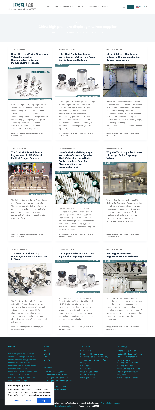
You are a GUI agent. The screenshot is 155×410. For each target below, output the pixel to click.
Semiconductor (86, 351)
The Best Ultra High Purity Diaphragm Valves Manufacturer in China (29, 256)
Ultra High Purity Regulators (56, 378)
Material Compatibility (126, 351)
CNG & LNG (85, 363)
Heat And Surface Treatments (129, 354)
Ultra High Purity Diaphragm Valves (59, 381)
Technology (92, 7)
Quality (47, 360)
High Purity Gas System (54, 372)
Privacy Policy (106, 403)
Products (67, 7)
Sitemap (117, 403)
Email (130, 7)
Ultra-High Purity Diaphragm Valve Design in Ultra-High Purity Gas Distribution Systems (77, 57)
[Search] (124, 7)
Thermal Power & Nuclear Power (94, 360)
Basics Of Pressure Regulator (129, 369)
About (56, 7)
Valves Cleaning (123, 360)
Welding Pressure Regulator (128, 378)
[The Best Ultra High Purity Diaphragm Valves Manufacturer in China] (30, 279)
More (104, 7)
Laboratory (85, 366)
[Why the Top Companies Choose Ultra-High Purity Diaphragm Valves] (125, 178)
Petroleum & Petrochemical (92, 354)
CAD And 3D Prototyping (127, 357)
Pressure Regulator (19, 50)
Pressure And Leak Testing (128, 363)
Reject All (29, 401)
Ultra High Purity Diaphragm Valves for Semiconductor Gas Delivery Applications (123, 57)
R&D (46, 357)
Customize (15, 401)
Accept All (44, 401)
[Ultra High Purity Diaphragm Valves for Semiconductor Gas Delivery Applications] (125, 80)
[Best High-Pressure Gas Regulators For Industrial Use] (125, 276)
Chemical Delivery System (55, 389)
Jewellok (12, 346)
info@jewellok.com (65, 406)
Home (49, 7)
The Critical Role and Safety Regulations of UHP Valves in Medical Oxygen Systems (27, 155)
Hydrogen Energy (87, 378)
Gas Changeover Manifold (55, 387)
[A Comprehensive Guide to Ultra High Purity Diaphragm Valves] (77, 276)
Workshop (48, 354)
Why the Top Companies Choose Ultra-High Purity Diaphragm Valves (124, 155)
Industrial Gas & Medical (90, 372)
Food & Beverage (87, 375)
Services (79, 7)
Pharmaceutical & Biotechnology (94, 357)
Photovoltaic (85, 369)
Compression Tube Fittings (55, 375)
